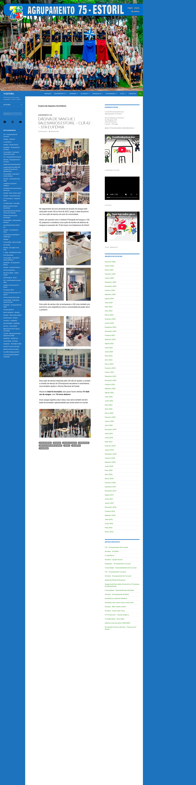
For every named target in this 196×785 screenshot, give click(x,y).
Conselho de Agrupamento (11, 352)
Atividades (72, 93)
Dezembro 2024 (110, 282)
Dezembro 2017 (110, 487)
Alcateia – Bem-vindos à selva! (115, 607)
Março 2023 (109, 364)
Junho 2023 (109, 352)
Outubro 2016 (110, 511)
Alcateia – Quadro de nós (113, 559)
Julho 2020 (109, 425)
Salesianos (76, 445)
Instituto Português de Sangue (50, 445)
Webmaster (54, 131)
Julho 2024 (109, 303)
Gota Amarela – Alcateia (10, 318)
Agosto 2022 (109, 393)
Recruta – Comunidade (10, 326)
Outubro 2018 (110, 458)
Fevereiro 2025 (110, 274)
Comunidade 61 (110, 93)
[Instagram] (12, 123)
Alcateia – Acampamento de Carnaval (118, 576)
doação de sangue (69, 443)
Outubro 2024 (110, 290)
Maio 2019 (108, 442)
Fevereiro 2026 (110, 262)
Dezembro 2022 (110, 376)
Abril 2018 (108, 474)
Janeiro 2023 (109, 372)
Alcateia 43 (84, 93)
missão (67, 445)
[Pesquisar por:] (12, 114)
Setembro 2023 (110, 339)
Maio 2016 (108, 528)
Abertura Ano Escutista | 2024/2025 (117, 623)
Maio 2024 (108, 307)
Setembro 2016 (110, 515)
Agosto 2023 (109, 343)
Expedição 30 (96, 93)
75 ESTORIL (8, 93)
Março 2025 (109, 270)
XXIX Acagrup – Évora (10, 277)
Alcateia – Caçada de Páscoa (11, 267)
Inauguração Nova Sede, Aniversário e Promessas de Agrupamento (12, 169)
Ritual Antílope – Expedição (11, 323)
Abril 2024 (108, 311)
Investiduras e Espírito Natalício (116, 598)
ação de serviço (45, 443)
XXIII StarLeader (8, 255)
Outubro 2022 (110, 384)
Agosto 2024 (109, 298)
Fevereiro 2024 (110, 319)
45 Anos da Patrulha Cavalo (11, 297)
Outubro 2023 (110, 335)
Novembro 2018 (110, 454)
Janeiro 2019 (109, 450)
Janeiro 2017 (109, 503)
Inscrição (47, 93)
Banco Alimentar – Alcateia (11, 312)
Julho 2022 (109, 397)
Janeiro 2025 (109, 278)
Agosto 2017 (109, 495)
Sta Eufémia (44, 448)
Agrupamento (43, 115)
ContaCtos (132, 93)
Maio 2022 (108, 405)
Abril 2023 (108, 360)
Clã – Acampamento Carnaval (115, 572)
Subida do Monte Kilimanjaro (115, 580)
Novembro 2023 (110, 331)
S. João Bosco (109, 555)
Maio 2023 (108, 356)
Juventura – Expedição (10, 320)
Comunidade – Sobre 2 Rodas (12, 242)
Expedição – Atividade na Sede (12, 344)
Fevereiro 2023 (110, 368)
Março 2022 (109, 413)
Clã (50, 115)
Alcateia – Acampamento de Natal (117, 594)
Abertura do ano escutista (11, 349)
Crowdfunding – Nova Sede (114, 619)
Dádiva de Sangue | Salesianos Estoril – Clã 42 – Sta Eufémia (64, 122)
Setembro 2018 (110, 462)
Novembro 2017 (110, 491)
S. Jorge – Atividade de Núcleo (12, 252)
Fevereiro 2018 (110, 483)
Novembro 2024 (110, 286)
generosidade (84, 443)
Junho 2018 (109, 466)
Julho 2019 (109, 433)
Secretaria (6, 104)
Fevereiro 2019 (110, 446)
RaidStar (6, 239)
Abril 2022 (108, 409)
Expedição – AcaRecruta (10, 338)
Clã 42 (122, 93)
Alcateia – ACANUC (112, 551)
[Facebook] (4, 123)
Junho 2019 (109, 438)
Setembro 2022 (110, 388)
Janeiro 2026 (109, 266)
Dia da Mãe (6, 245)
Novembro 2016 (110, 507)
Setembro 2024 (110, 294)
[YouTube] (20, 123)
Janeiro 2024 (109, 323)
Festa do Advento (8, 309)
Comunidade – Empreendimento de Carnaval (120, 568)
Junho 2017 (109, 499)
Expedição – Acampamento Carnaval (118, 564)
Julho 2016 (109, 519)
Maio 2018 (108, 470)
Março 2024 (109, 315)
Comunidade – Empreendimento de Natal (119, 590)
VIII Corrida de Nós (9, 270)
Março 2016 (109, 532)
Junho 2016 (109, 523)
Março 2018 (109, 478)
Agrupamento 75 (59, 93)
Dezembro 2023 (110, 327)
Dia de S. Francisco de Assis (11, 346)
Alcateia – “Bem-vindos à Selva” (12, 315)
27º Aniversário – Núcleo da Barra (117, 615)
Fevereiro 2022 (110, 417)
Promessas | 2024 (8, 290)
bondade (57, 443)
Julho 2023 (109, 348)
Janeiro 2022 (109, 421)
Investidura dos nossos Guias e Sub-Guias (119, 602)
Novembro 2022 (110, 380)
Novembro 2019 (110, 429)
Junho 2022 (109, 401)
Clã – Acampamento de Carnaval (116, 547)
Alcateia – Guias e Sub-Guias (115, 611)
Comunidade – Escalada (10, 341)
